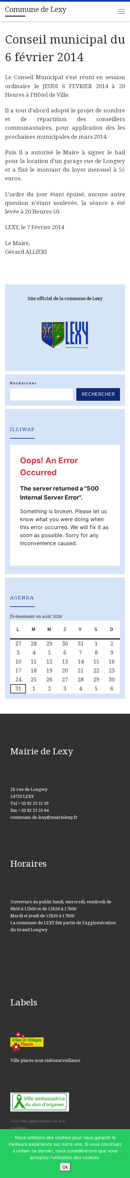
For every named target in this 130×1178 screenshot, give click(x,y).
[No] (121, 1153)
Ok (65, 1167)
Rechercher (23, 383)
